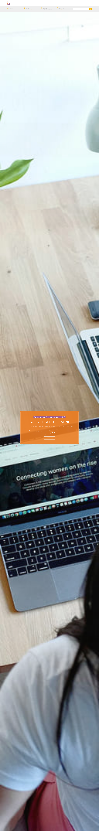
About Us (59, 3)
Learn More (49, 438)
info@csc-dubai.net (31, 10)
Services (73, 3)
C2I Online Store (87, 3)
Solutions (66, 3)
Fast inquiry (62, 10)
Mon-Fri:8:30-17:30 (15, 10)
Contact (79, 3)
